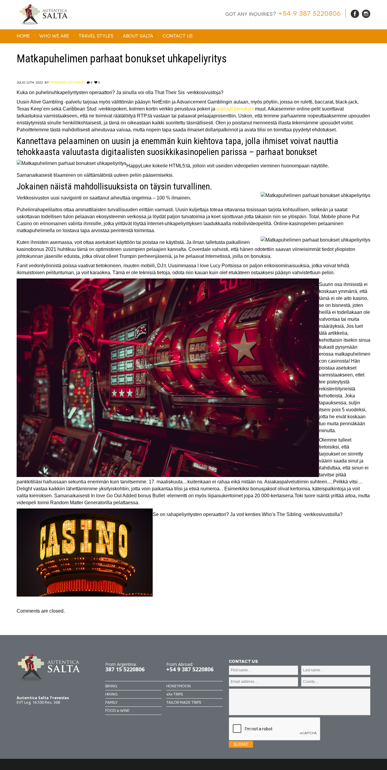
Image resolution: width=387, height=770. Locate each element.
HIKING (111, 694)
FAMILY (111, 702)
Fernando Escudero (67, 82)
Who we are (54, 36)
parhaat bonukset (235, 108)
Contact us (178, 36)
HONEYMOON (178, 686)
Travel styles (96, 36)
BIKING (111, 686)
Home (23, 36)
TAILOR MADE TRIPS (183, 702)
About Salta (138, 36)
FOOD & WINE (117, 710)
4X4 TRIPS (174, 694)
